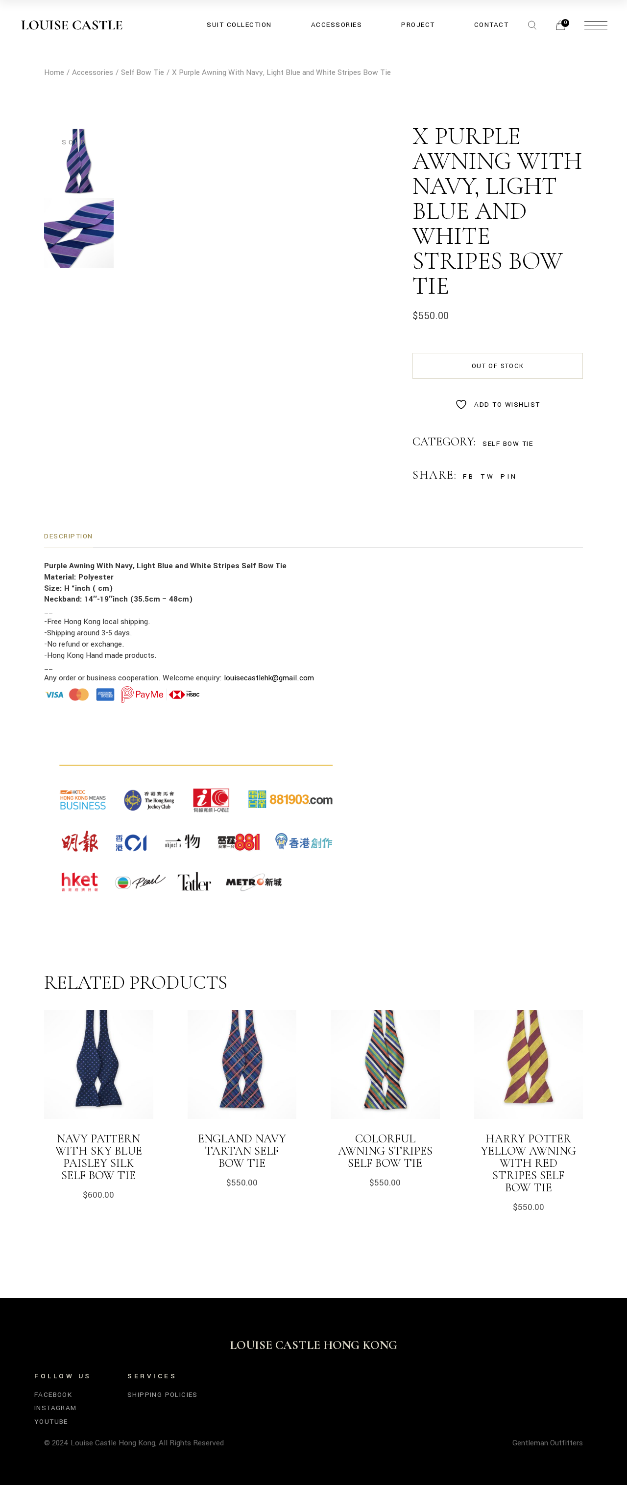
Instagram (55, 1408)
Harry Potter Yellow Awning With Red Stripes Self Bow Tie (528, 1163)
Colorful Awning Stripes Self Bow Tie (385, 1151)
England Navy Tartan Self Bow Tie (242, 1151)
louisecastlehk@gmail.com (269, 678)
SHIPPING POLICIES (162, 1394)
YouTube (51, 1421)
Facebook (53, 1394)
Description (68, 536)
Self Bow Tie (507, 443)
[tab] (68, 536)
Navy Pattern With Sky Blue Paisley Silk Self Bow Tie (98, 1157)
